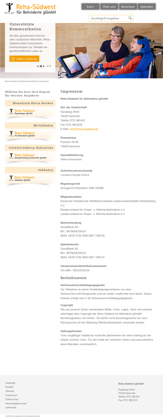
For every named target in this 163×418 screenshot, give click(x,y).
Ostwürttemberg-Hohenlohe (31, 147)
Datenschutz (12, 399)
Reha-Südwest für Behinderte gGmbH (21, 81)
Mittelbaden (43, 125)
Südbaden (45, 170)
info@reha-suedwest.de (84, 129)
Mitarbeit (128, 6)
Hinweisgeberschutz (16, 403)
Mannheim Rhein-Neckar (33, 103)
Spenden (146, 6)
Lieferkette (10, 407)
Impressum (44, 81)
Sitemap (9, 391)
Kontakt (9, 387)
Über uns (109, 6)
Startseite (10, 383)
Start (90, 6)
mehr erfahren (26, 58)
